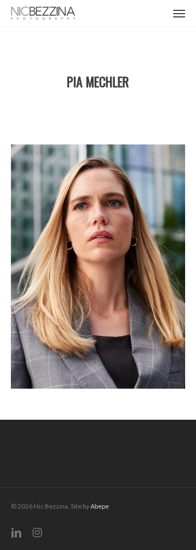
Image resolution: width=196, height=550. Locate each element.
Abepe (99, 506)
